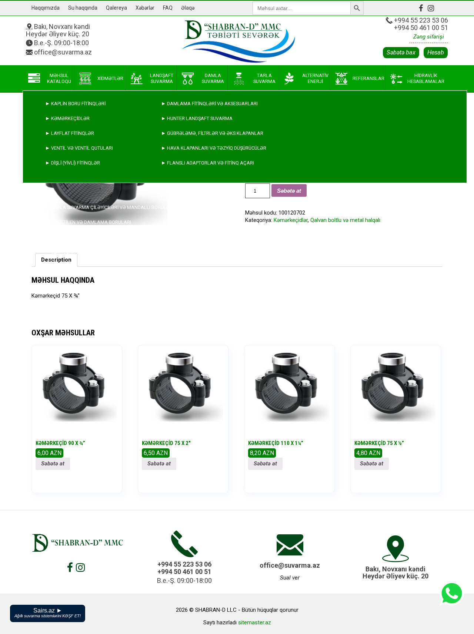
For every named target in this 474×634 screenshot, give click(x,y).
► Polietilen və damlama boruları (88, 222)
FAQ (168, 7)
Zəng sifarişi (428, 36)
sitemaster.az (254, 622)
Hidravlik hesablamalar (425, 78)
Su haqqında (82, 7)
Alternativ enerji (315, 78)
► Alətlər (58, 266)
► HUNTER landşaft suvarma (197, 118)
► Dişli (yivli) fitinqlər (72, 163)
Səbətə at (52, 463)
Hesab (435, 52)
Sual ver (290, 577)
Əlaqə (187, 7)
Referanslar (368, 78)
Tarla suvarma (264, 78)
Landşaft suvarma (161, 78)
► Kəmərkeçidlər (67, 118)
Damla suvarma (213, 78)
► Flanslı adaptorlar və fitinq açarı (207, 163)
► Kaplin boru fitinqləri (75, 103)
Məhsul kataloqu (59, 78)
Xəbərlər (145, 7)
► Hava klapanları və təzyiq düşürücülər (213, 148)
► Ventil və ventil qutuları (79, 148)
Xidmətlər (110, 78)
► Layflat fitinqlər (69, 133)
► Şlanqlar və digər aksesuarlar (88, 252)
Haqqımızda (45, 7)
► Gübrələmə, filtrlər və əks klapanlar (212, 133)
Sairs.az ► (47, 612)
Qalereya (116, 7)
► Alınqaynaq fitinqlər (74, 237)
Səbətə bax (401, 52)
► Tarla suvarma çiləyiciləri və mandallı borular (109, 207)
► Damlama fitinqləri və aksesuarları (209, 103)
